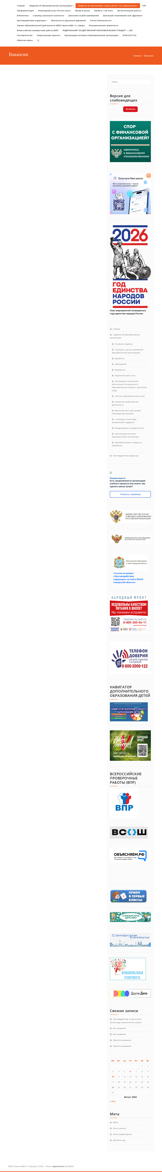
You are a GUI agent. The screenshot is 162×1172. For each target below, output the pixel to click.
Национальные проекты (48, 35)
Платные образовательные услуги (130, 396)
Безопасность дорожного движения (68, 20)
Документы (120, 358)
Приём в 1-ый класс (103, 10)
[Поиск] (38, 40)
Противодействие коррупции (31, 20)
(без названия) (119, 1028)
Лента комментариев (122, 1134)
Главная (21, 5)
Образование (121, 364)
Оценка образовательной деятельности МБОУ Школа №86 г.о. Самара (51, 25)
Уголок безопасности (100, 20)
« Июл (113, 1101)
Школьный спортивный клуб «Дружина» (123, 15)
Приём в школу (82, 10)
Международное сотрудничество (129, 428)
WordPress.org (119, 1140)
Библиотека (23, 15)
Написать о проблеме (130, 494)
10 (113, 1076)
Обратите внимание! (122, 1040)
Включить (130, 109)
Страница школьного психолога (48, 15)
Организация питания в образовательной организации (91, 35)
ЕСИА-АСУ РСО (129, 35)
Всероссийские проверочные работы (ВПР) (37, 30)
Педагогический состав (125, 375)
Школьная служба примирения (83, 15)
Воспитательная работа (128, 10)
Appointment (58, 1166)
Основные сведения (124, 344)
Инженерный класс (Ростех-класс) (54, 10)
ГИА (144, 5)
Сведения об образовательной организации (50, 5)
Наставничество (25, 35)
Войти (115, 1122)
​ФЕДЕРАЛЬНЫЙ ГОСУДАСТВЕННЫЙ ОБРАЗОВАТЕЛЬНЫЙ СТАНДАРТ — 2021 (98, 30)
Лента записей (119, 1128)
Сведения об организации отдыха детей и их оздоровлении (107, 5)
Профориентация (25, 10)
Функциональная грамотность (103, 25)
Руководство (120, 370)
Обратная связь (24, 40)
